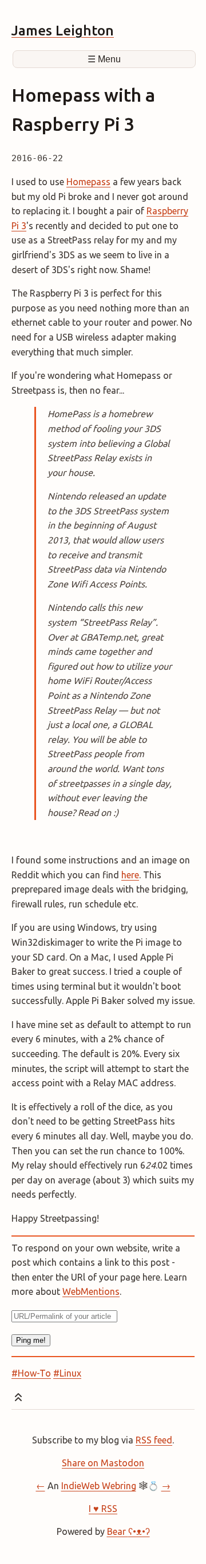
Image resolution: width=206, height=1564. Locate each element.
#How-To (31, 1373)
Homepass (88, 182)
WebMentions (91, 1291)
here (130, 875)
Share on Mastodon (103, 1463)
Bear (128, 1531)
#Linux (67, 1373)
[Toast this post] (18, 1399)
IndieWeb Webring (98, 1486)
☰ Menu (104, 59)
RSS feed (154, 1440)
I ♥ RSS (103, 1508)
